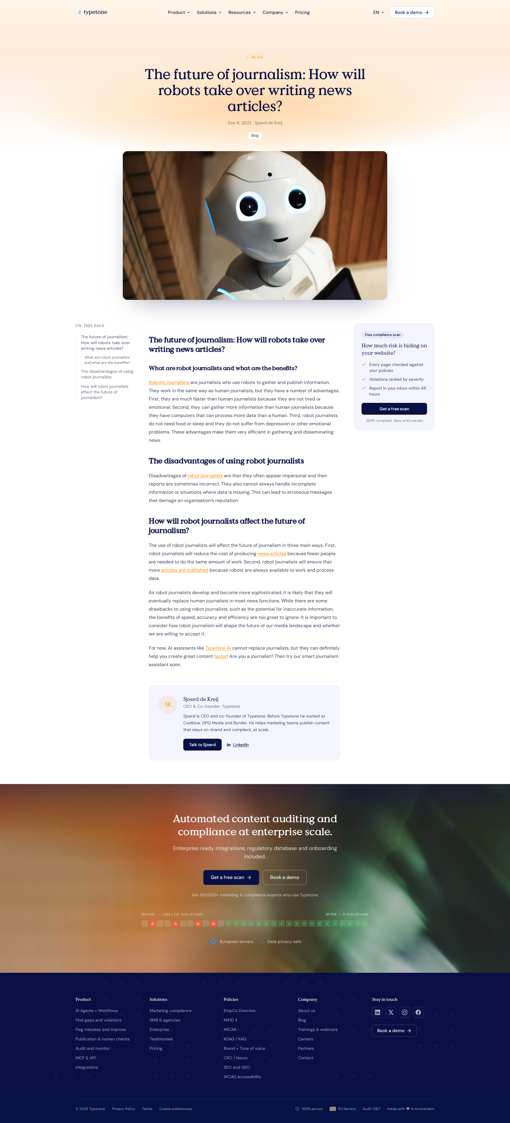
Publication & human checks (103, 1039)
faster (220, 656)
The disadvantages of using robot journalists (107, 374)
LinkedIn (241, 744)
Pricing (302, 12)
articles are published (184, 570)
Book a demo (408, 12)
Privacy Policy (123, 1108)
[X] (391, 1012)
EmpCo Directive (240, 1010)
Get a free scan (394, 408)
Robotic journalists (169, 382)
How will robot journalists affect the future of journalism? (104, 392)
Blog (302, 1020)
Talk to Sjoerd (202, 744)
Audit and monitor (93, 1048)
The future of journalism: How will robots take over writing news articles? (105, 342)
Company (273, 12)
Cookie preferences (175, 1108)
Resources (239, 12)
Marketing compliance (171, 1010)
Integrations (87, 1067)
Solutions (207, 12)
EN (376, 12)
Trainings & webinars (318, 1029)
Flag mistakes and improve (101, 1029)
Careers (305, 1039)
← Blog (255, 57)
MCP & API (86, 1057)
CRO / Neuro (236, 1057)
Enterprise (159, 1029)
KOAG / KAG (235, 1039)
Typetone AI (218, 648)
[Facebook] (418, 1012)
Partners (306, 1048)
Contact (305, 1057)
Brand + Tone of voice (244, 1048)
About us (306, 1010)
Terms (147, 1108)
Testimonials (161, 1039)
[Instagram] (404, 1012)
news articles (272, 553)
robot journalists (205, 476)
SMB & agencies (165, 1020)
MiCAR (230, 1029)
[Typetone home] (91, 12)
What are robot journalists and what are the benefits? (107, 360)
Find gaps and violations (99, 1020)
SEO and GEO (237, 1067)
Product (176, 12)
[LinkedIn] (377, 1012)
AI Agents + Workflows (97, 1010)
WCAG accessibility (242, 1076)
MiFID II (230, 1020)
